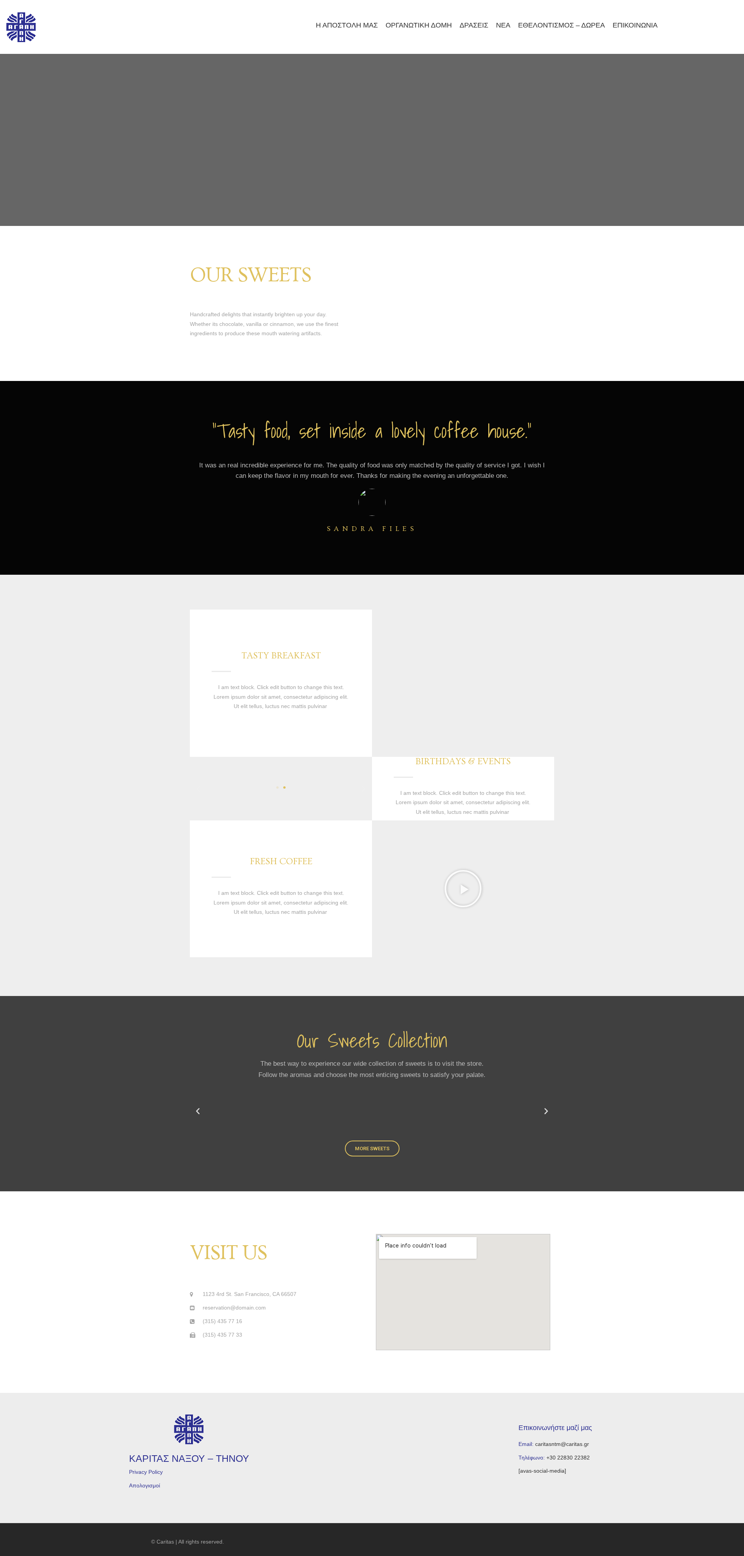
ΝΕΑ (504, 25)
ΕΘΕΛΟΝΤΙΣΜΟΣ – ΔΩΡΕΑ (562, 25)
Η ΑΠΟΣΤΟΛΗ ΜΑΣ (348, 25)
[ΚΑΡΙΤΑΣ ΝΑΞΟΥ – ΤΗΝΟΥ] (21, 27)
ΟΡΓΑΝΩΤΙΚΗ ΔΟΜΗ (421, 25)
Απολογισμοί (144, 1485)
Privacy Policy (146, 1472)
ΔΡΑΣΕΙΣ (475, 25)
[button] (277, 787)
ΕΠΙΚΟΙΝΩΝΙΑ (635, 25)
